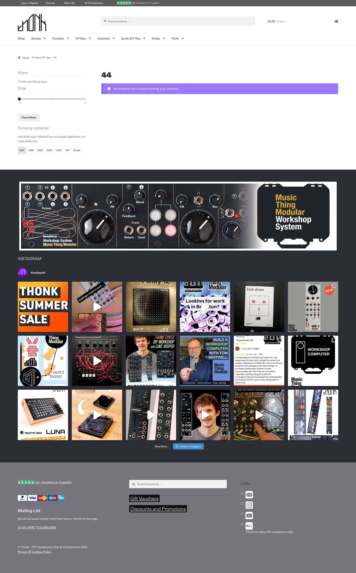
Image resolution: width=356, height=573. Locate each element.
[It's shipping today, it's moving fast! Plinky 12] (151, 307)
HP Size (80, 38)
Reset (76, 150)
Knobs (156, 38)
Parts (175, 38)
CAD (59, 150)
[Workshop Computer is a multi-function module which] (313, 361)
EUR (40, 150)
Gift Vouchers (144, 498)
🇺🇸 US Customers (93, 3)
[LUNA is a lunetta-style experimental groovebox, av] (43, 415)
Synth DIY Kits (130, 38)
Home (25, 57)
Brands (36, 38)
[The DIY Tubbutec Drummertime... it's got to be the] (313, 415)
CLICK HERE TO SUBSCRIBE (37, 527)
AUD (49, 150)
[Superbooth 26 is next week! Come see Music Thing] (43, 361)
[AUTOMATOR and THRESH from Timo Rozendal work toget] (151, 415)
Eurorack (104, 38)
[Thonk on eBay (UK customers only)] (291, 526)
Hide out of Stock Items (33, 82)
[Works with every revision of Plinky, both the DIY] (97, 415)
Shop (21, 38)
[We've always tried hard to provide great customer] (259, 361)
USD (31, 150)
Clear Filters (29, 117)
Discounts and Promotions (158, 508)
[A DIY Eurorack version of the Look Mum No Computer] (259, 415)
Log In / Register (29, 3)
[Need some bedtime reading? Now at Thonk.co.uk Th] (259, 307)
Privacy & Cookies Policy (34, 551)
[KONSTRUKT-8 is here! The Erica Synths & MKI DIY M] (97, 361)
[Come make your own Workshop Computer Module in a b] (205, 361)
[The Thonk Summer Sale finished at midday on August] (43, 307)
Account (50, 3)
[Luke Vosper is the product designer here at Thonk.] (205, 415)
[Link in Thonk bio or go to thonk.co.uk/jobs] (205, 307)
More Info (69, 3)
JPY (67, 150)
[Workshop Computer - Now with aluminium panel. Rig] (313, 307)
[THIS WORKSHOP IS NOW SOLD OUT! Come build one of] (151, 361)
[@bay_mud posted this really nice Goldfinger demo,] (97, 307)
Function (58, 38)
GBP (21, 150)
